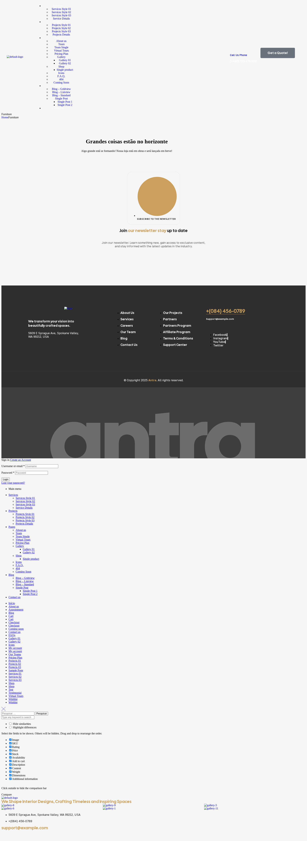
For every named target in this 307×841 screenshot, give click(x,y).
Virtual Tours (23, 539)
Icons (19, 562)
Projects (13, 510)
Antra (152, 380)
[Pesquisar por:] (18, 713)
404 (18, 568)
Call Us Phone (238, 54)
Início (12, 603)
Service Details (24, 507)
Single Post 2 (30, 593)
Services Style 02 (25, 501)
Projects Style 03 (25, 520)
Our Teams (15, 654)
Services (13, 494)
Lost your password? (13, 482)
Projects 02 (15, 663)
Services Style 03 (25, 504)
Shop (18, 555)
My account (15, 647)
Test (11, 689)
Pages (12, 526)
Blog (11, 574)
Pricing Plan (22, 542)
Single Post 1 (30, 590)
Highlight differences (24, 727)
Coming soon (16, 628)
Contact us (14, 597)
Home (4, 117)
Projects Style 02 (25, 517)
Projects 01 (15, 660)
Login (5, 479)
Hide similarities (21, 723)
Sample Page (16, 670)
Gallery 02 (29, 552)
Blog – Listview (25, 581)
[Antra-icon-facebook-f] (5, 834)
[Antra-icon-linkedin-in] (34, 834)
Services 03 (15, 679)
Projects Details (24, 523)
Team (19, 533)
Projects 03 (15, 667)
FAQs (12, 635)
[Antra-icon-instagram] (25, 834)
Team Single (23, 536)
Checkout (14, 622)
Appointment (16, 609)
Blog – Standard (25, 584)
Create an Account (20, 459)
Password (7, 472)
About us (21, 530)
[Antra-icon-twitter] (15, 834)
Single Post (22, 587)
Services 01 (15, 673)
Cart (11, 616)
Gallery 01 (29, 549)
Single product (31, 558)
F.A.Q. (19, 565)
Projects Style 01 (25, 514)
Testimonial (15, 692)
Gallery (20, 546)
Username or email (13, 466)
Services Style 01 (25, 498)
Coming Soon (23, 571)
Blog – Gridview (25, 577)
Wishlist (13, 699)
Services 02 (15, 676)
